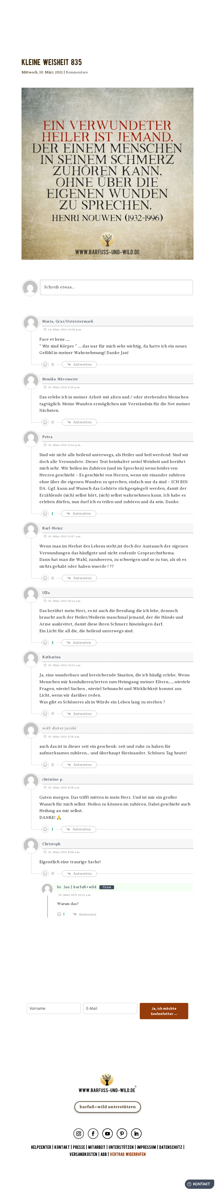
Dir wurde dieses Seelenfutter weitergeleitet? (107, 20)
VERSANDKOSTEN (83, 1154)
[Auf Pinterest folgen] (122, 1133)
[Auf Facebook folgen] (93, 1133)
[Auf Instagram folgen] (78, 1133)
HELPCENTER (41, 1147)
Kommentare (77, 72)
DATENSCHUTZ (170, 1147)
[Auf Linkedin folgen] (136, 1133)
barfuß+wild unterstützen (107, 1106)
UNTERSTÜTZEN (121, 1147)
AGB (103, 1154)
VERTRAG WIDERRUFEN (128, 1154)
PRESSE (79, 1147)
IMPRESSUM (146, 1147)
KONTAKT (62, 1147)
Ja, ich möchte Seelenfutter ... (164, 1011)
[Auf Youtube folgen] (107, 1133)
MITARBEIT (96, 1147)
